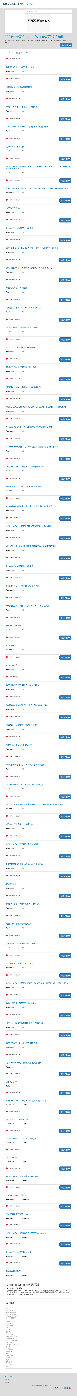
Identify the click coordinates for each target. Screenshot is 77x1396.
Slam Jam (9, 1342)
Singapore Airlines (11, 1337)
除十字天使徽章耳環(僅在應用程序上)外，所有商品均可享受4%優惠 (34, 804)
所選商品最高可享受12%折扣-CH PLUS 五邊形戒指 (27, 605)
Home (11, 53)
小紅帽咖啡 (9, 1350)
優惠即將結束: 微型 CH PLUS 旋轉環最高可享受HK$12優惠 (31, 546)
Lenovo (8, 1331)
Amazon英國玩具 (11, 1318)
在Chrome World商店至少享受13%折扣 (22, 844)
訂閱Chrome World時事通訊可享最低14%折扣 (25, 387)
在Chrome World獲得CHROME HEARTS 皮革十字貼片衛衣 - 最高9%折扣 (37, 983)
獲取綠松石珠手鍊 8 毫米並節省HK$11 (22, 824)
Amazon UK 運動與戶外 (13, 1316)
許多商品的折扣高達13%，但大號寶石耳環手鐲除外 (27, 705)
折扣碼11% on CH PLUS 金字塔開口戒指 (23, 943)
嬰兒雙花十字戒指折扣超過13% (19, 744)
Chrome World (25, 53)
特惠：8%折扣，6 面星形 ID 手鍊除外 (22, 106)
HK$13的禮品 (11, 645)
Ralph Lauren (10, 1320)
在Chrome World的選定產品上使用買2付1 (23, 1062)
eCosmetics (9, 1361)
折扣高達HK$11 (12, 1081)
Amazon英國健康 (11, 1312)
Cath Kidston (10, 1363)
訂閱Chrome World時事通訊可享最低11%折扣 (25, 466)
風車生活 (8, 1346)
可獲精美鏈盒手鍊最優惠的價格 (19, 86)
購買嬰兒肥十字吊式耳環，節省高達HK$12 (24, 307)
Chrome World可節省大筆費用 (18, 1252)
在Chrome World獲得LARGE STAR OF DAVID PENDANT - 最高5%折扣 (36, 406)
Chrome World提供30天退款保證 (19, 228)
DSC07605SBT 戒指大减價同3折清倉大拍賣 (24, 864)
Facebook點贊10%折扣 (16, 1271)
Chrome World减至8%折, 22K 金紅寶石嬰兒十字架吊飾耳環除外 (33, 446)
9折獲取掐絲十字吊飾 (15, 146)
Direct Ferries (10, 1338)
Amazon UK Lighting (12, 1314)
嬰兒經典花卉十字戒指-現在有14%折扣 (22, 685)
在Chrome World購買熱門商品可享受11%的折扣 (26, 1233)
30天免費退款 (12, 1157)
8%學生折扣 (11, 883)
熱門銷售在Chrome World (17, 1119)
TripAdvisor (9, 1310)
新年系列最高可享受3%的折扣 (18, 1214)
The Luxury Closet (11, 1340)
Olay (7, 1359)
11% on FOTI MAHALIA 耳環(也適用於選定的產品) (27, 126)
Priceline (8, 1308)
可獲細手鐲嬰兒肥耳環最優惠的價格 (21, 367)
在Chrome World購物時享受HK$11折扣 (22, 1176)
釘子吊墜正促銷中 (13, 208)
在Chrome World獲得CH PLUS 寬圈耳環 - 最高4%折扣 (29, 526)
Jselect (8, 1329)
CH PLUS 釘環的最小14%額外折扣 (20, 347)
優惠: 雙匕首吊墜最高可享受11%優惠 (21, 1042)
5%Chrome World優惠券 (16, 1195)
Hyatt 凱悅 (9, 1365)
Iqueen (8, 1327)
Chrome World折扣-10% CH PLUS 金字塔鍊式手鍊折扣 (29, 426)
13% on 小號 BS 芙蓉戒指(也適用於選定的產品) (26, 1023)
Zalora (8, 1322)
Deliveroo (9, 1323)
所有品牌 (30, 4)
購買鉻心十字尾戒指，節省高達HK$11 (22, 724)
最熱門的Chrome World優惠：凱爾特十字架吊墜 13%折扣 (30, 267)
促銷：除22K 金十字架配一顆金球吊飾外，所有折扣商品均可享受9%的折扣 (37, 188)
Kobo (7, 1367)
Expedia (8, 1353)
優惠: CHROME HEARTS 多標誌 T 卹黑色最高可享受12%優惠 (32, 247)
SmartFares (9, 1352)
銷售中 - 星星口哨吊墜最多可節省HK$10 (23, 903)
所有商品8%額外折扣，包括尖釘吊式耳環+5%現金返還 (29, 506)
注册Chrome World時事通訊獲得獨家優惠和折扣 (26, 1100)
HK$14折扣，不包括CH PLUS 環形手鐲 (22, 585)
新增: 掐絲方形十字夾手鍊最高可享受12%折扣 (25, 764)
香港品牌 (17, 53)
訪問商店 (65, 45)
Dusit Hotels (9, 1335)
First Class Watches (12, 1344)
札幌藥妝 (8, 1348)
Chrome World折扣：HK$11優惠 (19, 963)
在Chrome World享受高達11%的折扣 (21, 1138)
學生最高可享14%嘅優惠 (16, 287)
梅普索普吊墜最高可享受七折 (18, 923)
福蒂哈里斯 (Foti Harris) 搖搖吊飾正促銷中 (24, 486)
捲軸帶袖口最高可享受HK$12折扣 (20, 67)
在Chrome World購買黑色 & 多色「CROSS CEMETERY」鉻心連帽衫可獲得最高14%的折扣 (38, 167)
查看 (23, 71)
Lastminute (9, 1355)
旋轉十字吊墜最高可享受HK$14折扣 (21, 1003)
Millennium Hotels (11, 1333)
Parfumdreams (10, 1357)
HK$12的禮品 (11, 665)
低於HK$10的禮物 (13, 625)
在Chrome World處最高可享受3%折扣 (22, 327)
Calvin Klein (9, 1325)
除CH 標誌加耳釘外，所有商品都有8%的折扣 (25, 784)
